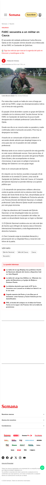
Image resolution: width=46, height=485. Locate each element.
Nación (12, 24)
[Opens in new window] (7, 457)
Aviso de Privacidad (10, 463)
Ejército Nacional (8, 252)
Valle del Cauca (23, 252)
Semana (4, 24)
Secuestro (6, 256)
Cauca (34, 252)
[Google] (3, 457)
